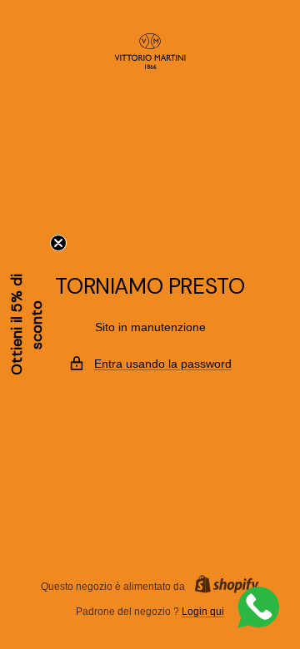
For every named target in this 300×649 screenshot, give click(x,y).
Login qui (203, 611)
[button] (26, 324)
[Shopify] (222, 586)
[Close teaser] (58, 243)
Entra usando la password (163, 363)
